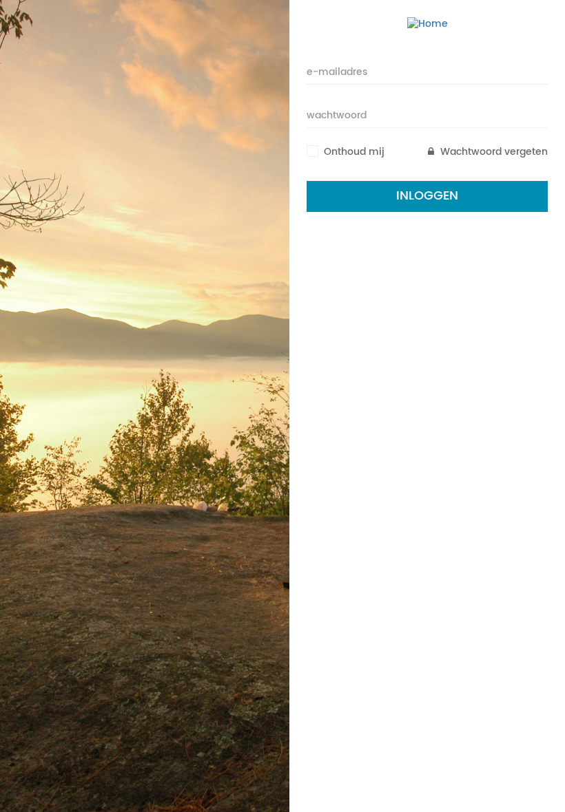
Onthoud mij (354, 152)
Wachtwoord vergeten (493, 152)
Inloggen (427, 196)
